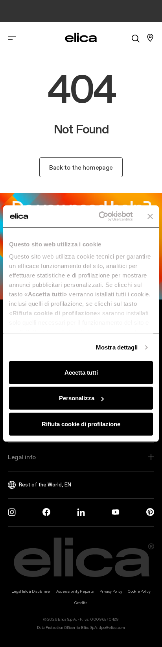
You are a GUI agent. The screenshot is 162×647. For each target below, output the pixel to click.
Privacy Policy (110, 591)
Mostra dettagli (117, 347)
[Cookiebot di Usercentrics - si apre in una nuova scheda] (100, 216)
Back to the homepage (81, 167)
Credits (81, 602)
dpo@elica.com (112, 627)
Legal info (22, 457)
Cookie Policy (139, 591)
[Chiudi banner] (150, 216)
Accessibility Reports (75, 591)
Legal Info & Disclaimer (31, 591)
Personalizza (76, 398)
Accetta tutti (81, 372)
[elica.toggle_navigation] (12, 38)
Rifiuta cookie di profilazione (81, 423)
